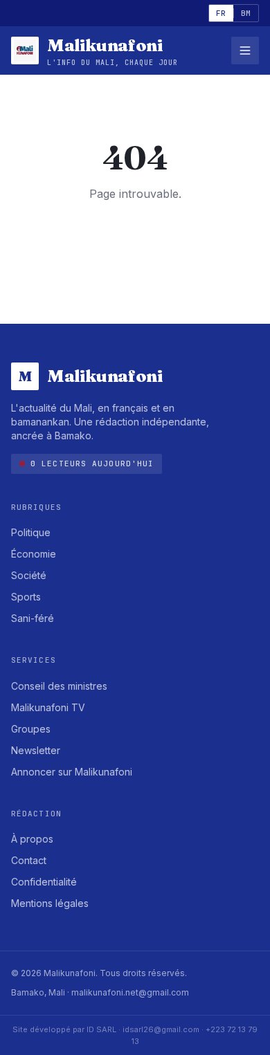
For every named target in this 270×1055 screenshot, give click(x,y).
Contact (28, 860)
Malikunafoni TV (48, 707)
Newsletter (35, 750)
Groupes (31, 729)
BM (246, 13)
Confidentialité (44, 882)
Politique (31, 532)
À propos (32, 839)
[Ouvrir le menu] (245, 50)
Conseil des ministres (59, 686)
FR (221, 13)
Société (28, 575)
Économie (33, 554)
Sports (26, 597)
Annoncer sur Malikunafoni (71, 772)
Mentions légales (50, 903)
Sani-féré (32, 618)
